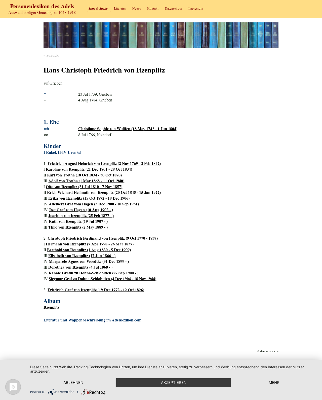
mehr (274, 382)
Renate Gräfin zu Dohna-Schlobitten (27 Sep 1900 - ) (93, 273)
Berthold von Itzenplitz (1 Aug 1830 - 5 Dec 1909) (89, 249)
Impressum (195, 8)
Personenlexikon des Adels (42, 6)
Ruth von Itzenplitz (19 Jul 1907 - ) (78, 221)
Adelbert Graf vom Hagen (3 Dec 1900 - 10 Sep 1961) (94, 204)
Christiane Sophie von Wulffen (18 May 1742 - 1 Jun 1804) (127, 128)
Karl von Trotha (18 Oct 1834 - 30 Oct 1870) (84, 175)
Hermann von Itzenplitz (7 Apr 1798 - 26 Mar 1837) (90, 244)
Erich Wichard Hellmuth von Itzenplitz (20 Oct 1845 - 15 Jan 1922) (104, 192)
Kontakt (152, 8)
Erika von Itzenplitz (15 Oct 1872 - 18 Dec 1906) (89, 198)
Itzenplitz (51, 307)
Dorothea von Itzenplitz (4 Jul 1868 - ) (80, 267)
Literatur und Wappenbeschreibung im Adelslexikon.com (92, 320)
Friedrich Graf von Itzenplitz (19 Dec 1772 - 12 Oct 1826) (96, 290)
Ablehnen (73, 382)
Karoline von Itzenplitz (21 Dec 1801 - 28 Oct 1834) (89, 169)
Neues (136, 8)
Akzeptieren (173, 382)
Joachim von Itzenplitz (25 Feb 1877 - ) (81, 215)
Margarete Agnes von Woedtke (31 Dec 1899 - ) (89, 261)
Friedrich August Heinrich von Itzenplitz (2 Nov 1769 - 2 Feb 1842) (104, 163)
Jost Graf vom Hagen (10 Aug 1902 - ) (81, 209)
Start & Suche (98, 8)
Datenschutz (173, 8)
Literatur (120, 8)
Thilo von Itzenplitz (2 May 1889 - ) (78, 227)
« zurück (51, 55)
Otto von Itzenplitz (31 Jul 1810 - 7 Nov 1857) (84, 186)
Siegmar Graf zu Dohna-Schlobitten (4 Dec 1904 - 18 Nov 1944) (102, 278)
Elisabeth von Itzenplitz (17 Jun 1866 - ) (81, 255)
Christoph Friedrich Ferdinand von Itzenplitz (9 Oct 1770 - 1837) (103, 238)
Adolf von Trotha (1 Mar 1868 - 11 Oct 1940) (86, 181)
